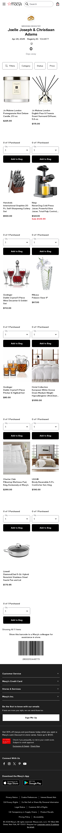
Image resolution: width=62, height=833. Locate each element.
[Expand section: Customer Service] (31, 673)
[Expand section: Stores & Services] (31, 689)
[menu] (4, 4)
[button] (16, 105)
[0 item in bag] (58, 4)
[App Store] (11, 783)
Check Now (35, 746)
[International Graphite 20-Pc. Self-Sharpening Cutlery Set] (16, 182)
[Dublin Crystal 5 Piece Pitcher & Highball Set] (16, 366)
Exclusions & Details (21, 746)
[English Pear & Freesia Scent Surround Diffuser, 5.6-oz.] (45, 90)
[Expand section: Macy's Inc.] (31, 696)
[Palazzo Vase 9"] (45, 274)
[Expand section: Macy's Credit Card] (31, 681)
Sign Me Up (31, 717)
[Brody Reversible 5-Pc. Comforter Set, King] (45, 458)
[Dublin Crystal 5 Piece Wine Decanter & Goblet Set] (16, 274)
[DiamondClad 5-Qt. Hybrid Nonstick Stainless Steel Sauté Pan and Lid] (16, 551)
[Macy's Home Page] (14, 4)
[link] (16, 123)
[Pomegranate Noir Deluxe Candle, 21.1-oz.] (16, 90)
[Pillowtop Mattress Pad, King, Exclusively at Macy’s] (16, 458)
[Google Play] (33, 783)
